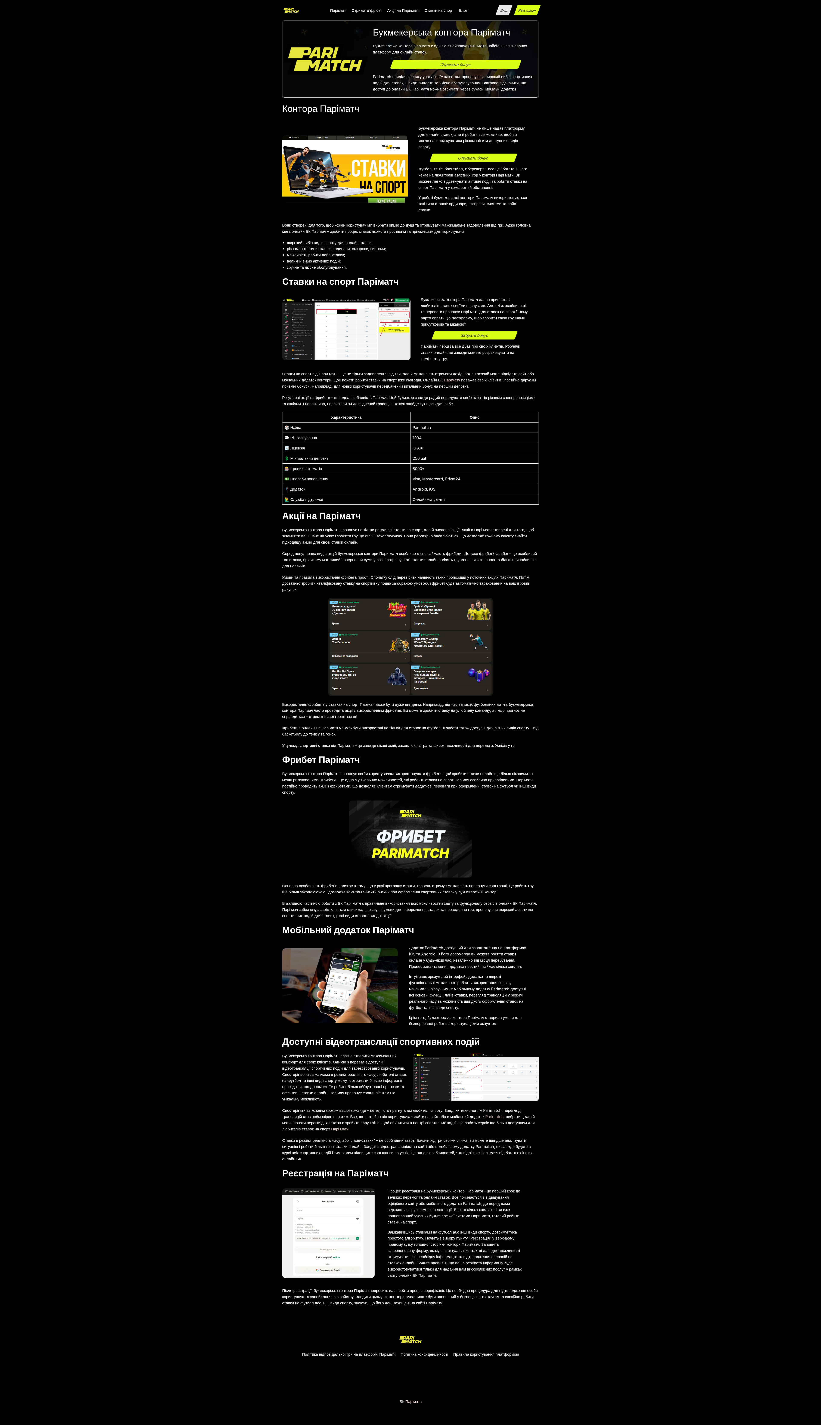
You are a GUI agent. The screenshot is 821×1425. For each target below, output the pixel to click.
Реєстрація (527, 10)
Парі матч (339, 1129)
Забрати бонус (474, 335)
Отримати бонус (456, 64)
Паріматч (452, 380)
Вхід (504, 10)
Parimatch (494, 1116)
